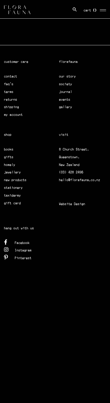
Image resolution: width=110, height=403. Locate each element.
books (8, 149)
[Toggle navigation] (103, 9)
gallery (65, 107)
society (65, 84)
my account (13, 114)
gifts (8, 157)
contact (10, 76)
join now (30, 39)
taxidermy (12, 195)
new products (15, 180)
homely (9, 164)
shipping (11, 107)
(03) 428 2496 (71, 172)
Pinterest (23, 258)
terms (8, 91)
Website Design (72, 204)
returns (10, 99)
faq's (8, 84)
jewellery (12, 172)
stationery (13, 187)
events (64, 99)
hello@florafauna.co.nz (79, 180)
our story (67, 76)
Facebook (22, 243)
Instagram (23, 250)
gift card (12, 203)
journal (65, 91)
